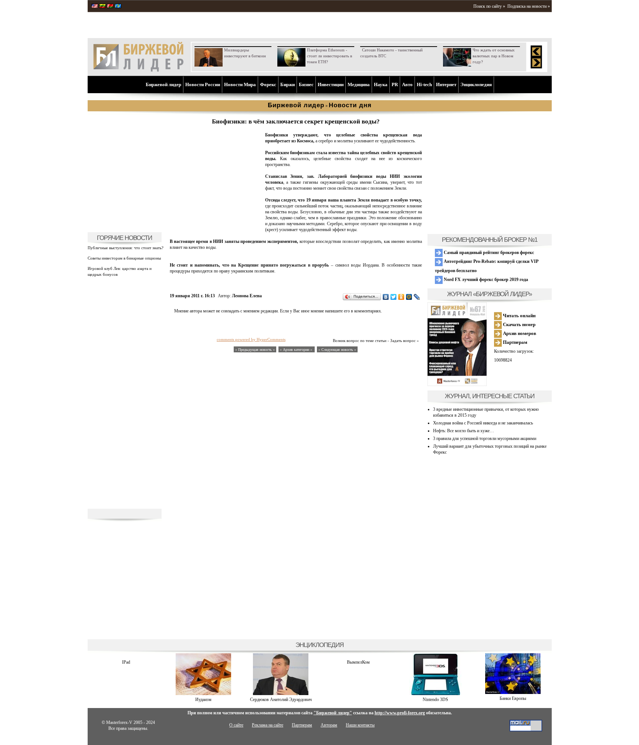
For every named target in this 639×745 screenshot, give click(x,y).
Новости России (202, 84)
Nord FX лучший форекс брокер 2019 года (485, 279)
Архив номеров (519, 333)
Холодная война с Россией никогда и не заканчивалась (483, 423)
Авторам (329, 725)
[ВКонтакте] (386, 297)
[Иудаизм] (203, 693)
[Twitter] (394, 297)
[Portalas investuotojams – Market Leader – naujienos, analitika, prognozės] (102, 6)
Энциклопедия (476, 84)
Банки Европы (513, 698)
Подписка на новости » (528, 6)
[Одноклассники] (401, 297)
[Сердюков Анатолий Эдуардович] (280, 693)
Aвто (407, 84)
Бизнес (306, 84)
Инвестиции (331, 84)
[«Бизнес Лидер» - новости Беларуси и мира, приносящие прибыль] (110, 6)
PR (395, 84)
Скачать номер (518, 324)
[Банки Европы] (513, 692)
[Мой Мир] (409, 297)
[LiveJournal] (417, 297)
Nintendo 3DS (435, 699)
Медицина (359, 84)
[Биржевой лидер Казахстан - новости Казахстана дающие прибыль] (118, 6)
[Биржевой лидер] (138, 70)
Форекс (268, 84)
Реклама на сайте (267, 725)
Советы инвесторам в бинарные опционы (124, 258)
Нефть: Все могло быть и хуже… (463, 430)
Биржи (287, 84)
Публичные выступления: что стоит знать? (125, 247)
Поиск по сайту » (489, 6)
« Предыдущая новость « (255, 350)
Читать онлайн (518, 315)
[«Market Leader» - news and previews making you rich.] (94, 6)
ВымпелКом (358, 662)
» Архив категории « (296, 350)
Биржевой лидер (163, 84)
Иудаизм (203, 699)
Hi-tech (424, 84)
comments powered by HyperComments (251, 339)
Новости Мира (240, 84)
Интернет (446, 84)
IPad (126, 662)
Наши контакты (360, 725)
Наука (381, 84)
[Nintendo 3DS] (435, 693)
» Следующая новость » (337, 350)
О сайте (236, 725)
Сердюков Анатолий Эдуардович (281, 699)
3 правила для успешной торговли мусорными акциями (484, 438)
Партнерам (514, 342)
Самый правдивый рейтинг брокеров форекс (488, 252)
